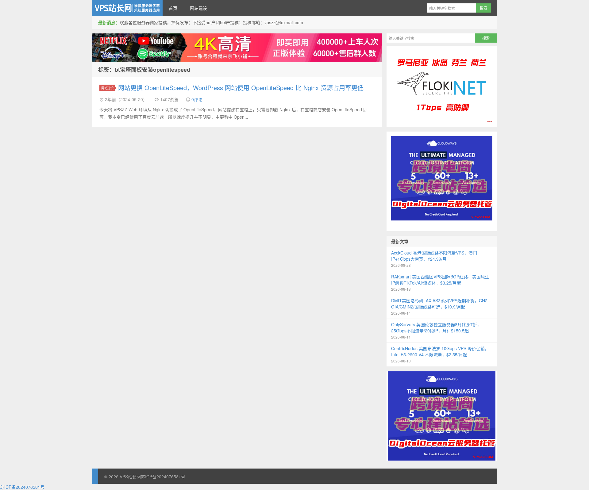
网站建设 (198, 8)
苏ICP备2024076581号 (163, 476)
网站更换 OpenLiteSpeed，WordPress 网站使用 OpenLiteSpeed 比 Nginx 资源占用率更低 (241, 87)
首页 (173, 8)
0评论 (196, 99)
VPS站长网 (127, 8)
